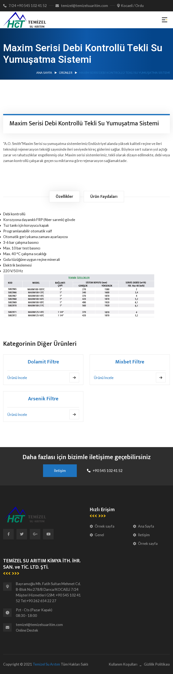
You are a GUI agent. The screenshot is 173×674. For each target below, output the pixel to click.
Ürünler (65, 72)
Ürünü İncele (17, 377)
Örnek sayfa (104, 526)
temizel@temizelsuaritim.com (84, 5)
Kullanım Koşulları (123, 664)
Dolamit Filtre (43, 362)
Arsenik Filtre (43, 399)
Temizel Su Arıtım (46, 664)
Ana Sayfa (44, 72)
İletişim (144, 535)
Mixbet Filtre (129, 362)
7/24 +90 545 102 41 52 (28, 5)
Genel (99, 535)
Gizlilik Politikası (157, 664)
